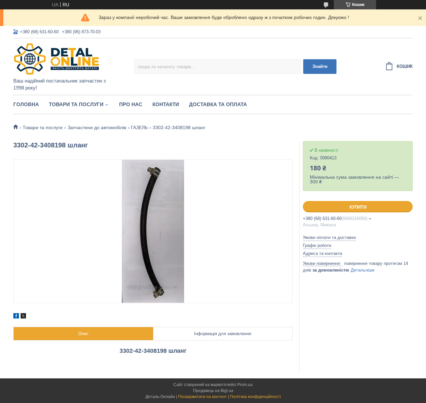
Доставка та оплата (218, 104)
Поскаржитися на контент (202, 396)
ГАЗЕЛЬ (139, 127)
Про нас (130, 104)
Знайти (320, 66)
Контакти (165, 104)
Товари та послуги (76, 104)
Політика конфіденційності (255, 396)
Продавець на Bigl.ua (213, 390)
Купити (357, 207)
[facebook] (16, 316)
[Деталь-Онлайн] (71, 58)
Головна (26, 104)
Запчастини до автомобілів (97, 127)
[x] (23, 316)
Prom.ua (245, 384)
